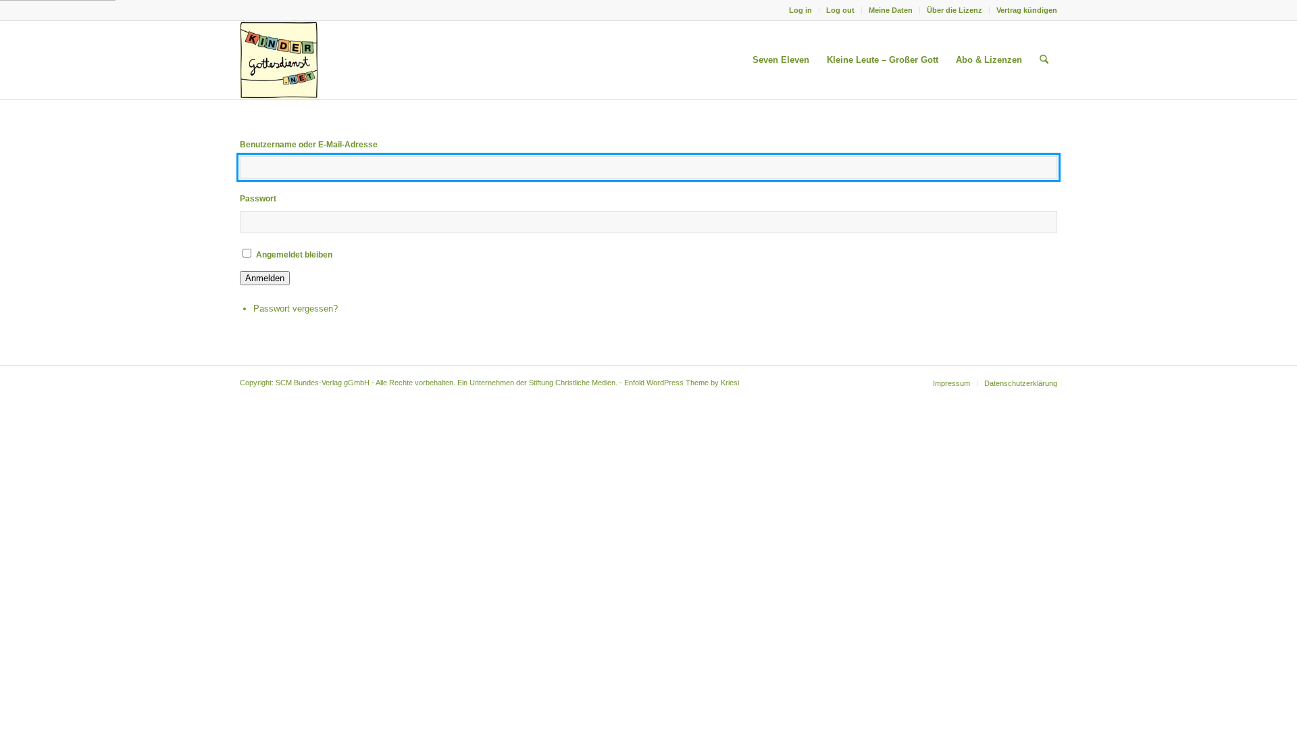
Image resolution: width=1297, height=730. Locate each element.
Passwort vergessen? (295, 308)
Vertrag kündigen (1026, 10)
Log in (800, 10)
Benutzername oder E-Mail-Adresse (309, 144)
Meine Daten (891, 10)
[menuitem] (800, 10)
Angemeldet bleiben (294, 255)
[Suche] (1044, 60)
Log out (840, 10)
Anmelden (264, 278)
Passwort (258, 198)
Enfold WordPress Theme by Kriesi (681, 383)
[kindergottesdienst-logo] (279, 60)
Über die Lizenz (954, 10)
